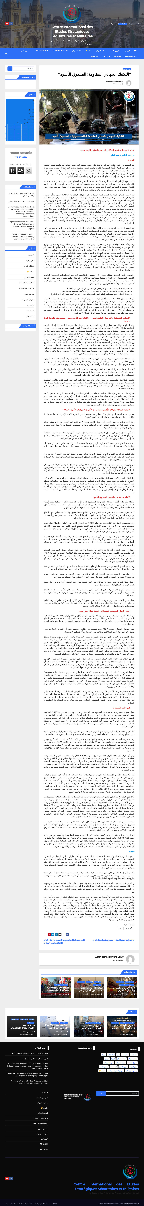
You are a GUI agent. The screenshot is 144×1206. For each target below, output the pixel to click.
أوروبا (113, 1059)
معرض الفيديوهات (131, 56)
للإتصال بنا (117, 56)
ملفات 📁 (89, 51)
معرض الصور (25, 51)
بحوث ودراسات (120, 981)
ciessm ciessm (115, 994)
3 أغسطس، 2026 (28, 1032)
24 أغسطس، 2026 (128, 1032)
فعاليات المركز (101, 51)
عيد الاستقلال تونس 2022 (42, 1203)
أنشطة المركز (76, 51)
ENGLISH (106, 56)
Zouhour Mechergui (113, 81)
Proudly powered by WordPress (108, 1203)
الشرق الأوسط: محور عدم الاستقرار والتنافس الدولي (122, 1028)
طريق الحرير (122, 984)
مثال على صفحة (10, 1203)
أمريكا (26, 1019)
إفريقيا (21, 1019)
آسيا (133, 981)
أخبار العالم (127, 981)
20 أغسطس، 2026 (94, 1032)
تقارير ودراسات (115, 51)
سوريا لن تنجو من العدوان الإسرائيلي (21, 201)
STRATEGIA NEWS (60, 51)
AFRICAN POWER (41, 51)
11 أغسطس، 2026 (61, 1032)
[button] (6, 53)
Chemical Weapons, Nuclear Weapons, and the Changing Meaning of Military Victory (23, 236)
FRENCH (94, 56)
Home (55, 1203)
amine (84, 994)
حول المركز (133, 1067)
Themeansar (135, 1203)
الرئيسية (127, 51)
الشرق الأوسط (123, 1022)
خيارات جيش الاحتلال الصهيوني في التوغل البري (112, 940)
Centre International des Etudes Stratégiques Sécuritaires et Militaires (72, 31)
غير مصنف (113, 1067)
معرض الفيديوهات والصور (115, 1071)
